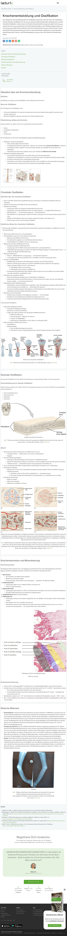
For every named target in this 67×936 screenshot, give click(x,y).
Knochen (28, 22)
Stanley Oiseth (24, 45)
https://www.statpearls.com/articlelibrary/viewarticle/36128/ (17, 819)
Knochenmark (7, 134)
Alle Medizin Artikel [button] (6, 8)
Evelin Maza (40, 45)
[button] (58, 3)
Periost (6, 128)
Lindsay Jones (32, 45)
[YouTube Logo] (11, 920)
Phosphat (17, 686)
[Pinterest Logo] (8, 920)
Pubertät (26, 330)
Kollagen (46, 249)
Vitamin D (46, 742)
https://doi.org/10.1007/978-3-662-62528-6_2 (14, 826)
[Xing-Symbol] (14, 920)
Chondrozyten (9, 28)
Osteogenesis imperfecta (10, 726)
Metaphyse (27, 569)
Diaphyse (11, 246)
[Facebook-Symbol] (2, 920)
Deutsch (61, 933)
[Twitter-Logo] (5, 920)
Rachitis (6, 738)
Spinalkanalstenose (15, 724)
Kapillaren (9, 456)
